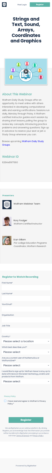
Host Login (22, 4)
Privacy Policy (10, 396)
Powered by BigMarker (26, 465)
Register (40, 4)
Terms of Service (22, 436)
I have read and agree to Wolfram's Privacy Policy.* (27, 402)
